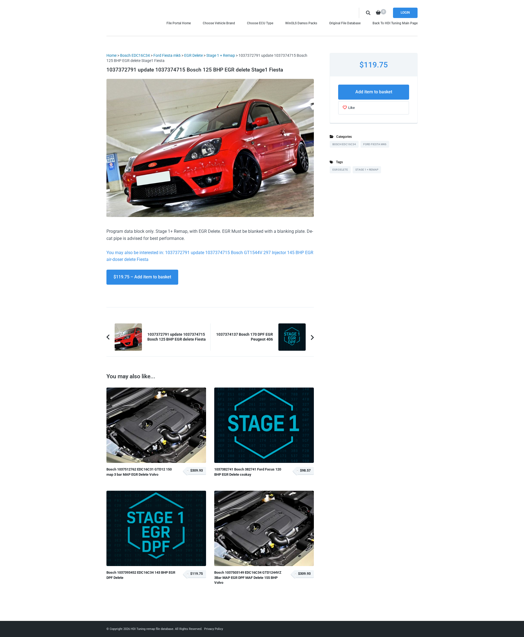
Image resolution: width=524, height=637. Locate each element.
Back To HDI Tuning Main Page (395, 23)
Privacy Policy (213, 629)
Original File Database (345, 23)
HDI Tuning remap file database (152, 629)
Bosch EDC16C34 (135, 55)
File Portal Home (178, 23)
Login (405, 12)
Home (111, 55)
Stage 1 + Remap (220, 55)
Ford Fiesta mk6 (167, 55)
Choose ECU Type (260, 23)
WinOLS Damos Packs (301, 23)
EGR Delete (193, 55)
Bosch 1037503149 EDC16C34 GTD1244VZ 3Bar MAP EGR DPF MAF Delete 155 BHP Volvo (247, 577)
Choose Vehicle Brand (219, 23)
